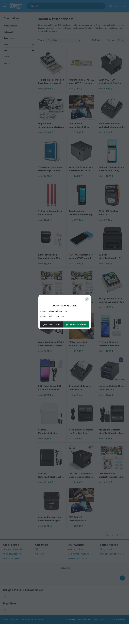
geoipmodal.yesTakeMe (76, 324)
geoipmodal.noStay (51, 324)
